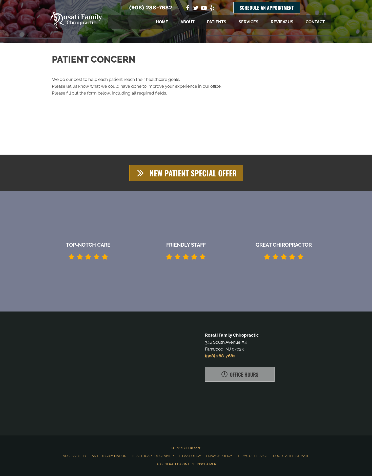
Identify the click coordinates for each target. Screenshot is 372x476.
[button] (186, 173)
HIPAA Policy (190, 456)
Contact (315, 22)
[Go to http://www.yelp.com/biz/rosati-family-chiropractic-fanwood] (212, 8)
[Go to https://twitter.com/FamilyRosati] (196, 8)
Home (162, 22)
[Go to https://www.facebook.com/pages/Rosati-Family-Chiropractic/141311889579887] (188, 8)
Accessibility (74, 456)
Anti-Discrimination (109, 456)
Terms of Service (252, 456)
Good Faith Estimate (291, 456)
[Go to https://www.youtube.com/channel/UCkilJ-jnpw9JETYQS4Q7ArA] (204, 8)
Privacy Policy (219, 456)
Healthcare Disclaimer (153, 456)
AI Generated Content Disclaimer (186, 464)
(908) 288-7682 (150, 7)
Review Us (282, 22)
